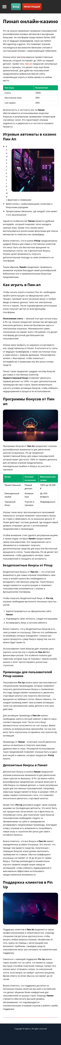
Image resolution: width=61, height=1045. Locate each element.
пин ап (28, 63)
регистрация (32, 6)
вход (16, 6)
